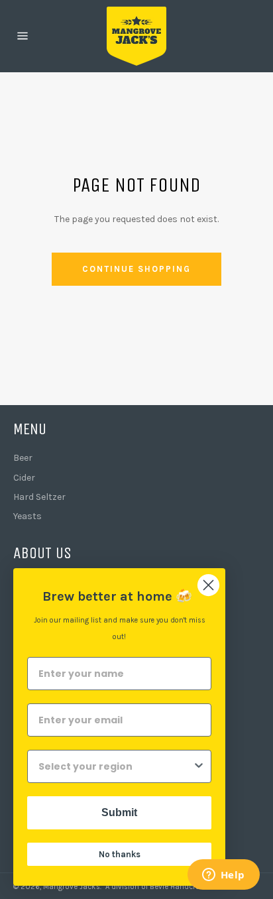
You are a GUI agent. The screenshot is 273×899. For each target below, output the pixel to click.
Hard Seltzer (39, 497)
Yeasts (27, 516)
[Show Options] (198, 766)
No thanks (119, 854)
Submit (119, 812)
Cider (24, 477)
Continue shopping (136, 269)
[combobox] (115, 766)
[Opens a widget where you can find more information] (223, 875)
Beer (22, 457)
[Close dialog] (208, 585)
